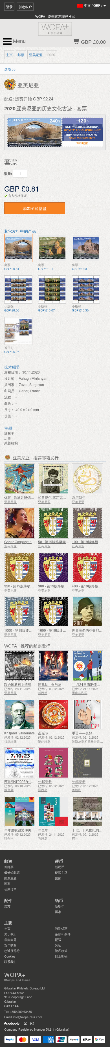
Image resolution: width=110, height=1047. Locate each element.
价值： (9, 415)
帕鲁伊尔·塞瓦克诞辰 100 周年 (61, 497)
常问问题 (10, 939)
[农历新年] (87, 478)
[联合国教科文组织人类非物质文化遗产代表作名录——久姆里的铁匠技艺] (19, 665)
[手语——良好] (87, 714)
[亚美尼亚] (10, 84)
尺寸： (9, 409)
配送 (58, 939)
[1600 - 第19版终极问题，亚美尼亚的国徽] (53, 611)
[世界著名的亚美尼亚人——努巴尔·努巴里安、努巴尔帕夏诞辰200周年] (87, 611)
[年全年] (53, 811)
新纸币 (59, 906)
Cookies (10, 956)
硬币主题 (61, 872)
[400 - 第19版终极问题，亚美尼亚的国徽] (87, 567)
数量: (8, 173)
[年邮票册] (53, 762)
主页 (9, 54)
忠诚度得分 (12, 950)
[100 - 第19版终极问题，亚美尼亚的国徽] (87, 523)
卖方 (7, 906)
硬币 (59, 861)
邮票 (20, 54)
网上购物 (61, 956)
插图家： (11, 384)
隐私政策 (61, 950)
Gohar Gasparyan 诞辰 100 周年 (29, 541)
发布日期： (12, 372)
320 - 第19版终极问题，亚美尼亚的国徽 (34, 585)
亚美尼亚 (36, 54)
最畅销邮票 (12, 872)
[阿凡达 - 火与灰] (53, 665)
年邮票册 (45, 781)
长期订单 (10, 889)
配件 (8, 900)
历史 (7, 438)
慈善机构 (11, 442)
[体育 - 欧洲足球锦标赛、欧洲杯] (19, 478)
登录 (9, 6)
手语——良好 (82, 732)
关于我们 (10, 934)
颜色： (9, 403)
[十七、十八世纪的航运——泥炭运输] (87, 811)
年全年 (43, 829)
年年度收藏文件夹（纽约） (24, 829)
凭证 (58, 945)
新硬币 (59, 866)
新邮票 (9, 866)
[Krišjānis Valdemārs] (19, 714)
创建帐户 (25, 6)
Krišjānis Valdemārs (19, 732)
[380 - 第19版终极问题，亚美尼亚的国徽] (53, 567)
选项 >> (10, 69)
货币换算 (10, 945)
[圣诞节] (53, 714)
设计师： (11, 378)
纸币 (59, 900)
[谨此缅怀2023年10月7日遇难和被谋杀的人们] (19, 762)
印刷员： (11, 390)
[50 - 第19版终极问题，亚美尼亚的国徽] (53, 523)
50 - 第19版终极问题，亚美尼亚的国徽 (67, 541)
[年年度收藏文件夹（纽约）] (19, 811)
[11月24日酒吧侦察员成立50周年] (87, 665)
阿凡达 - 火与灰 (49, 684)
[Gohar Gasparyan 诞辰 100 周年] (19, 523)
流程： (9, 396)
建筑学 (9, 433)
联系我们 (10, 961)
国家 (7, 883)
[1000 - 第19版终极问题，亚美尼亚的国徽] (19, 611)
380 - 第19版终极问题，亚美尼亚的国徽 (68, 585)
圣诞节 (43, 732)
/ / (93, 5)
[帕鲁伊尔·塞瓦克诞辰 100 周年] (53, 478)
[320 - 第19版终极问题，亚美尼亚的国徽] (19, 567)
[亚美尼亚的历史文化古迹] (18, 248)
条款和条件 (63, 934)
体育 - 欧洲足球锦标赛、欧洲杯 (27, 497)
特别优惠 (61, 928)
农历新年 (78, 497)
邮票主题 (10, 878)
